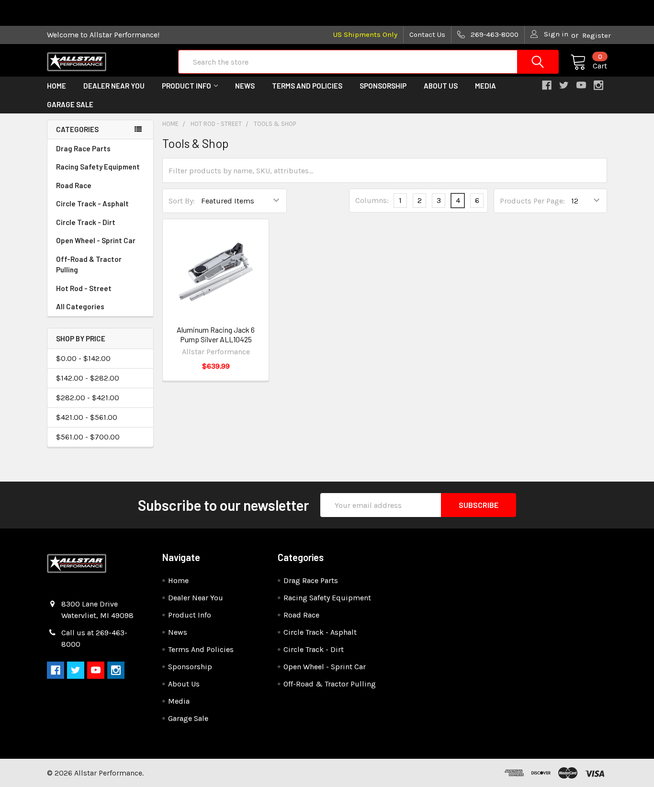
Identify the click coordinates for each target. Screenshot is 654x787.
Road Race (73, 185)
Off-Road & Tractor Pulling (89, 264)
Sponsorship (383, 85)
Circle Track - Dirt (85, 222)
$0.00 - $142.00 (83, 358)
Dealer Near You (114, 85)
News (245, 85)
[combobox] (368, 62)
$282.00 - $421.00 (87, 397)
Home (56, 85)
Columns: (372, 200)
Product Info (186, 85)
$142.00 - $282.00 (87, 377)
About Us (441, 85)
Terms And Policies (307, 85)
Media (485, 85)
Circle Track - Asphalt (92, 203)
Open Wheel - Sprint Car (95, 240)
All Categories (80, 306)
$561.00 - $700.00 (88, 436)
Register (596, 35)
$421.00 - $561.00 (86, 417)
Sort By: (182, 200)
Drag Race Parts (83, 148)
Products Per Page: (532, 200)
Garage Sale (70, 104)
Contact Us (427, 34)
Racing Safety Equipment (98, 166)
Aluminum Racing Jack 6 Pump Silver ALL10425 (216, 334)
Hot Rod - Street (84, 288)
